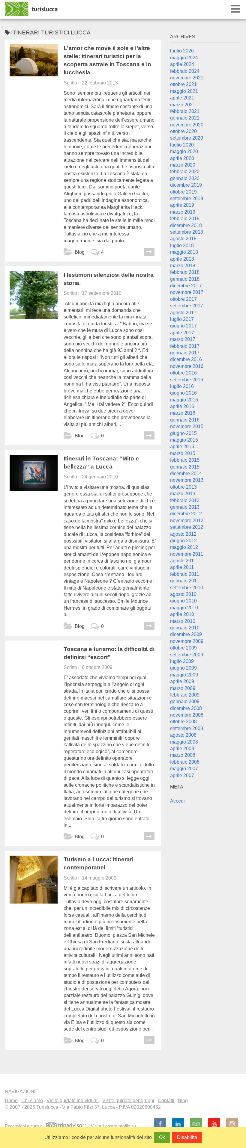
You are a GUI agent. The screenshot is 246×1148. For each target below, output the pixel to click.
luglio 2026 (182, 50)
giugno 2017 (183, 325)
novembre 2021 (186, 77)
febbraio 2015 (185, 460)
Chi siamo (32, 1100)
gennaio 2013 (185, 507)
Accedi (177, 800)
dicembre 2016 (186, 359)
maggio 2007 (184, 768)
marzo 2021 (182, 104)
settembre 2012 (186, 527)
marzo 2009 (182, 688)
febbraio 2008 (185, 762)
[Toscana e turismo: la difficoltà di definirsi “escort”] (34, 669)
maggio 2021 (184, 91)
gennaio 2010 (185, 627)
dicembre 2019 (186, 185)
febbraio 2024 (185, 71)
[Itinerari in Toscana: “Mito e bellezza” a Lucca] (34, 479)
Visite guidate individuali (72, 1100)
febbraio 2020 (185, 171)
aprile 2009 (182, 681)
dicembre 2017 (186, 285)
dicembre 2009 (186, 634)
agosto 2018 (183, 238)
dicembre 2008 (186, 708)
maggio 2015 (184, 439)
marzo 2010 (182, 621)
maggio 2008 (184, 741)
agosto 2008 (183, 735)
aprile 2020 (182, 158)
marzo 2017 (182, 339)
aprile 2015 (182, 446)
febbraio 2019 (185, 218)
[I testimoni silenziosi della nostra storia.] (34, 295)
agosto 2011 (183, 560)
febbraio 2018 (185, 272)
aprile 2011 (182, 567)
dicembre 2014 (186, 473)
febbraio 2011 (184, 574)
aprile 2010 (182, 614)
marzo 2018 (182, 265)
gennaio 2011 (184, 580)
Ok (162, 1137)
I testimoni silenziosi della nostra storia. (109, 279)
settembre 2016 (186, 379)
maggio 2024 (184, 57)
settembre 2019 (186, 198)
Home (11, 1100)
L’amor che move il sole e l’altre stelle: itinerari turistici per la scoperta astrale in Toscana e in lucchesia (107, 60)
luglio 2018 (182, 245)
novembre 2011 (186, 554)
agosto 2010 (183, 594)
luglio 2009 (182, 661)
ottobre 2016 (183, 372)
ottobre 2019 (183, 191)
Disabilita (187, 1137)
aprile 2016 (182, 406)
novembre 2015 (186, 426)
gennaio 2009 (185, 701)
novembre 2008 (186, 715)
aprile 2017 (182, 332)
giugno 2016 (183, 392)
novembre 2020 (186, 124)
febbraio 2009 (185, 694)
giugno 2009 (183, 667)
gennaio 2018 (185, 279)
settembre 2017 (186, 305)
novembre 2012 (186, 520)
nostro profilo (117, 1125)
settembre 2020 (186, 138)
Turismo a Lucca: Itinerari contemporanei (99, 863)
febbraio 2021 (185, 111)
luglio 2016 (182, 386)
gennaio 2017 (185, 352)
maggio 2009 (184, 674)
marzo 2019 (182, 212)
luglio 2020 (182, 144)
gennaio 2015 (185, 466)
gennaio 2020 (185, 178)
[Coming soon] (232, 1124)
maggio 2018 (184, 252)
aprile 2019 (182, 205)
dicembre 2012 (186, 513)
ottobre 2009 (183, 647)
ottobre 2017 (183, 299)
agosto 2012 (183, 534)
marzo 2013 (182, 493)
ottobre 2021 (183, 84)
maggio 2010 (184, 607)
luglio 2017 (182, 319)
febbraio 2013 (185, 500)
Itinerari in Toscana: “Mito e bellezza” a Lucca (101, 462)
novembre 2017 (186, 292)
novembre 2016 (186, 366)
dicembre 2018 (186, 225)
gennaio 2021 (185, 117)
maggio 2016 (184, 399)
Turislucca (32, 8)
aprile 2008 (182, 748)
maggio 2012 (184, 547)
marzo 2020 (182, 164)
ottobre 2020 (183, 131)
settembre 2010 (186, 587)
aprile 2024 (182, 64)
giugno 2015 (183, 433)
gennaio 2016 (185, 419)
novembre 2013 (186, 480)
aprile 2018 (182, 259)
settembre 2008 (186, 728)
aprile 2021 (182, 97)
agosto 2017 (183, 312)
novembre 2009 (186, 641)
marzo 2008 (182, 755)
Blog (80, 252)
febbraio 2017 (185, 346)
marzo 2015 (182, 453)
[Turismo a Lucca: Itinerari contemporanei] (34, 880)
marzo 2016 (182, 413)
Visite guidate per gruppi (128, 1100)
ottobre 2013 (183, 487)
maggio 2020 (184, 151)
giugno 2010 (183, 600)
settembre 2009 (186, 654)
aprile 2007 (182, 775)
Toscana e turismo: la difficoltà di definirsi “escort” (109, 653)
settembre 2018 (186, 232)
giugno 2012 (183, 540)
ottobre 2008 (183, 721)
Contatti (166, 1100)
